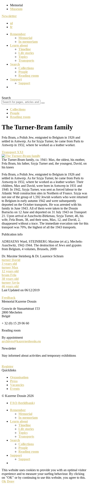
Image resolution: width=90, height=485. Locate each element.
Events (15, 388)
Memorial (25, 38)
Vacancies (17, 385)
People (23, 72)
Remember (18, 34)
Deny (10, 481)
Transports (26, 60)
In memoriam (28, 41)
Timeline (24, 49)
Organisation (19, 377)
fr (11, 27)
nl (11, 23)
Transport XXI (12, 152)
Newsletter (9, 16)
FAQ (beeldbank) (22, 403)
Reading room (28, 75)
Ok (4, 481)
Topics (23, 57)
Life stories (26, 53)
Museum (16, 9)
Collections (26, 68)
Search (15, 64)
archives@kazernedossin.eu (21, 341)
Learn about (19, 45)
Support (16, 79)
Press (14, 381)
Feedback (8, 297)
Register (7, 366)
